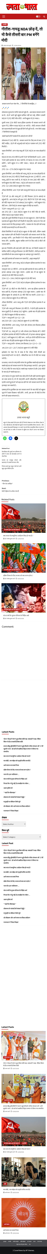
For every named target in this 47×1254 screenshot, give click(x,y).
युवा (5, 1184)
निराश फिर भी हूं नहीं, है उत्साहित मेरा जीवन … (17, 783)
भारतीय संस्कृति (15, 1241)
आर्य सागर (7, 1193)
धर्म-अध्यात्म (29, 1241)
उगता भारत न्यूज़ (8, 1057)
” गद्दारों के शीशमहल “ (10, 792)
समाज (34, 1241)
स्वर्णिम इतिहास (22, 1241)
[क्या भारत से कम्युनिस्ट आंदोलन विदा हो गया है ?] (23, 518)
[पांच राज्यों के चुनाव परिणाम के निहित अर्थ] (23, 598)
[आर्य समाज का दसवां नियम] (23, 1212)
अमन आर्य (7, 1069)
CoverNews (18, 1250)
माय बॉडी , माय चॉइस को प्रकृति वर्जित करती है (17, 761)
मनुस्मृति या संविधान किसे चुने (12, 802)
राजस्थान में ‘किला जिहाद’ (11, 811)
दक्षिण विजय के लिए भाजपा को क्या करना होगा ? (18, 575)
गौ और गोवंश (39, 1241)
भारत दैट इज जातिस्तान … (11, 774)
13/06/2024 (17, 45)
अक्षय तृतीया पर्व (8, 788)
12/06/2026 (20, 539)
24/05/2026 (20, 579)
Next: (10, 490)
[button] (3, 16)
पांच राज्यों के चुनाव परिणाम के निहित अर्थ (16, 615)
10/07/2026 (15, 1069)
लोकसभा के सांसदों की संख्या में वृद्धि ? (14, 797)
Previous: (7, 482)
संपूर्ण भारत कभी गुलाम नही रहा (21, 1244)
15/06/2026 (15, 1111)
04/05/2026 (20, 619)
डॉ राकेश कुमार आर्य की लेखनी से (12, 530)
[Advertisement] (23, 704)
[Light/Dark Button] (38, 16)
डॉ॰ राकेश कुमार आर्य (10, 539)
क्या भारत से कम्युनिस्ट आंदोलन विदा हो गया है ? (18, 536)
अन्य (30, 1244)
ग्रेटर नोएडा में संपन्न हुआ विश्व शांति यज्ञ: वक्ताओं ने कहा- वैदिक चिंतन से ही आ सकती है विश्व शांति (22, 740)
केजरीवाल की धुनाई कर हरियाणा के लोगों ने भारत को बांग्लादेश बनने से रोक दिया (11, 454)
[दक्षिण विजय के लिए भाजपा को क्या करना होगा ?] (23, 558)
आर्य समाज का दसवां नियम (11, 765)
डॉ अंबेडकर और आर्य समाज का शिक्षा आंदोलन (17, 806)
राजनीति (5, 25)
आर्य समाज (6, 1224)
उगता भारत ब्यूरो (7, 45)
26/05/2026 (15, 1193)
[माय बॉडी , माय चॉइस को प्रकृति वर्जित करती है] (23, 1172)
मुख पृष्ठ (4, 1241)
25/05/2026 (15, 1233)
